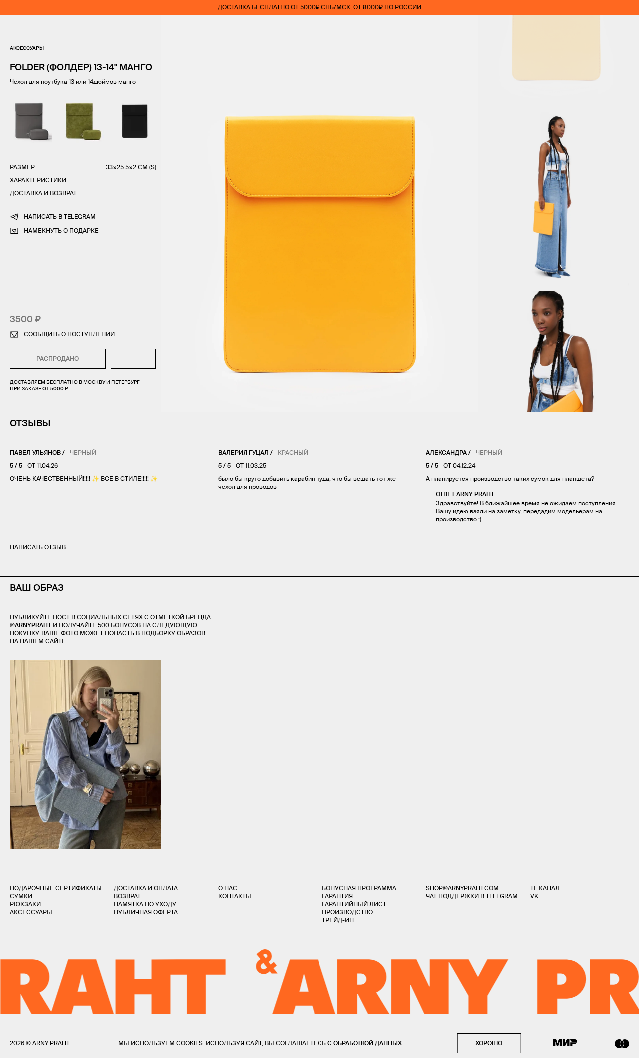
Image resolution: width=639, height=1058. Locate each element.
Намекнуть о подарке (61, 230)
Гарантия (337, 896)
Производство (347, 912)
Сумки (21, 896)
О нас (227, 888)
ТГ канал (545, 888)
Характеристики (38, 180)
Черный (83, 452)
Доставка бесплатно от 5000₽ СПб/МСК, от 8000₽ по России (319, 7)
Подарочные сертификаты (56, 888)
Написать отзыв (38, 547)
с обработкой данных (364, 1043)
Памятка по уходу (145, 904)
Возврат (127, 896)
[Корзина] (625, 29)
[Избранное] (566, 30)
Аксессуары (27, 48)
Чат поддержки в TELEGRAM (472, 896)
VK (534, 896)
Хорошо (488, 1043)
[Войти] (596, 30)
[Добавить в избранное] (133, 359)
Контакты (234, 896)
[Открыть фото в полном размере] (13, 666)
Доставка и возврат (43, 193)
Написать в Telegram (60, 216)
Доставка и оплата (146, 888)
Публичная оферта (146, 912)
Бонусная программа (359, 888)
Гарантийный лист (354, 904)
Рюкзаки (25, 904)
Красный (293, 452)
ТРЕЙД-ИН (338, 920)
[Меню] (14, 30)
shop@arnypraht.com (462, 888)
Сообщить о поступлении (69, 334)
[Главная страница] (319, 29)
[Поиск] (43, 30)
